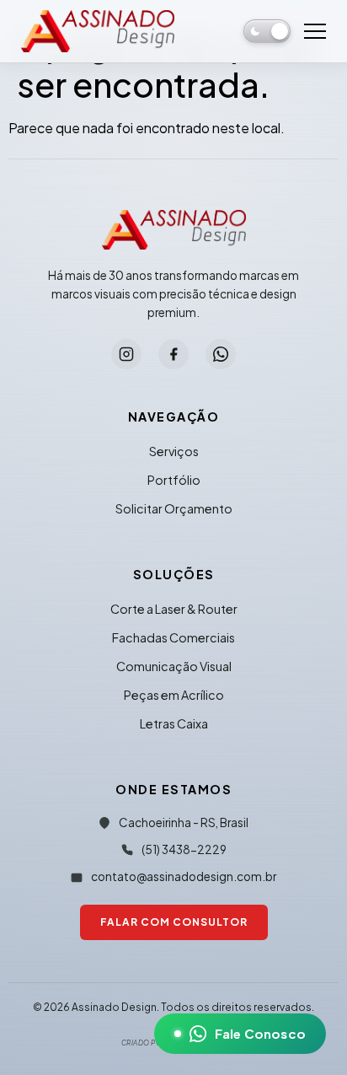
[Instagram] (126, 354)
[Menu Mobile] (315, 31)
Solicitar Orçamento (173, 508)
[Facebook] (173, 354)
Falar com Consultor (174, 922)
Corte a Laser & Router (174, 608)
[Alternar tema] (267, 31)
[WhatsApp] (221, 354)
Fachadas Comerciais (173, 637)
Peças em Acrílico (174, 694)
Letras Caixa (174, 723)
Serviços (174, 451)
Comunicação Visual (174, 666)
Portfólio (173, 479)
